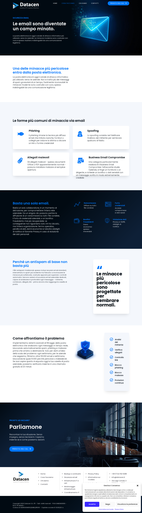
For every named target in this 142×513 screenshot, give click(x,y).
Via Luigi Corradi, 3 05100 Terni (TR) (119, 482)
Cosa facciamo (68, 3)
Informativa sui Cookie (106, 509)
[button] (137, 485)
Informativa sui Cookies (94, 478)
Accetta (92, 504)
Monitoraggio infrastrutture (69, 487)
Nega (107, 504)
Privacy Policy (119, 509)
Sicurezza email (70, 477)
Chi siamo (83, 3)
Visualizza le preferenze (127, 504)
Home (55, 3)
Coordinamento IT (71, 492)
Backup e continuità (72, 474)
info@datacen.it (118, 477)
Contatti (95, 3)
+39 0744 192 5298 (119, 474)
